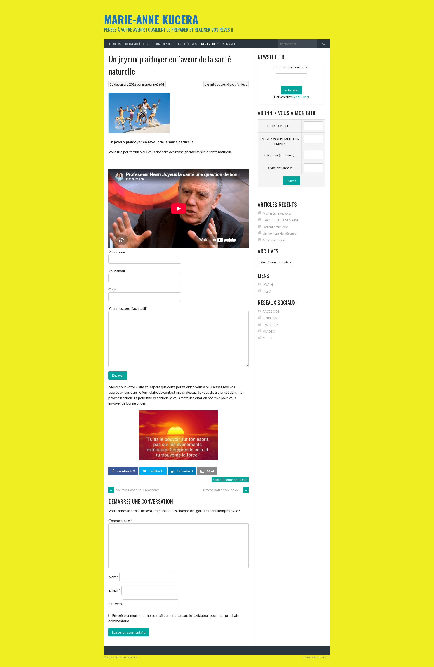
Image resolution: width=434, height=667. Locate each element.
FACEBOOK (271, 311)
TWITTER (270, 325)
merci (267, 291)
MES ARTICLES (209, 43)
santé (217, 479)
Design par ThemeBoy (316, 657)
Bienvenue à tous (136, 43)
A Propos (114, 43)
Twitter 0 (155, 471)
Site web (115, 603)
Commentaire (120, 520)
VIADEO (269, 331)
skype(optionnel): (279, 168)
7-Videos (241, 84)
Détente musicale (275, 227)
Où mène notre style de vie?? (224, 490)
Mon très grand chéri (277, 213)
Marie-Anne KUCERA (151, 19)
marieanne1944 (153, 84)
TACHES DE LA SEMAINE (281, 220)
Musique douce (274, 240)
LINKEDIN (270, 318)
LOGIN (268, 284)
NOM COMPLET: (279, 126)
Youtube (269, 338)
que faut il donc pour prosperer (134, 490)
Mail (210, 471)
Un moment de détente (279, 233)
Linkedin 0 (184, 471)
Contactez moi (162, 43)
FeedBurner (300, 97)
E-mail (114, 590)
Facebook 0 (125, 471)
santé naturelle (236, 479)
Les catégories (187, 43)
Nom (113, 577)
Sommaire (229, 43)
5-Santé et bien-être (219, 84)
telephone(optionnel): (279, 155)
